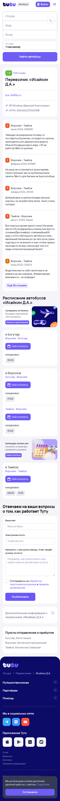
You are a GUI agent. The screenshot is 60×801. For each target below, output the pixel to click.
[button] (7, 722)
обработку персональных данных (26, 582)
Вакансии (7, 756)
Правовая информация (14, 763)
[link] (17, 322)
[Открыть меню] (55, 4)
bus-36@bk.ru (13, 95)
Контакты (7, 760)
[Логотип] (9, 4)
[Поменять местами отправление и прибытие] (50, 20)
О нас (5, 752)
